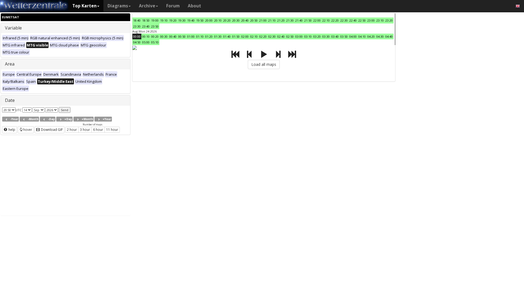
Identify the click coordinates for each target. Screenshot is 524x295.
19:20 (173, 20)
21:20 (281, 20)
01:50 (236, 36)
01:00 (191, 36)
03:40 (335, 36)
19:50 (200, 20)
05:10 (155, 42)
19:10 (164, 20)
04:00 (353, 36)
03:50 (344, 36)
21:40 (299, 20)
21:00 (263, 20)
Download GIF (51, 129)
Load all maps (263, 64)
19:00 (155, 20)
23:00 (371, 20)
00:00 (137, 36)
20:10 (218, 20)
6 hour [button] (98, 129)
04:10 (362, 36)
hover (27, 129)
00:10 (146, 36)
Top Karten (84, 6)
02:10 (254, 36)
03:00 (299, 36)
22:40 (353, 20)
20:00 (209, 20)
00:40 (173, 36)
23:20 (389, 20)
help (11, 129)
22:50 (362, 20)
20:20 (227, 20)
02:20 (263, 36)
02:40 (281, 36)
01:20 (209, 36)
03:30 (326, 36)
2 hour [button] (72, 129)
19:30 (182, 20)
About (194, 6)
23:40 (146, 26)
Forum (173, 6)
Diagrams (118, 6)
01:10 (200, 36)
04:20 (371, 36)
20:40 (245, 20)
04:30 (380, 36)
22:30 (344, 20)
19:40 (191, 20)
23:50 (155, 26)
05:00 (146, 42)
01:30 (218, 36)
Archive (147, 6)
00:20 (155, 36)
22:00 (317, 20)
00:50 (182, 36)
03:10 (308, 36)
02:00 (245, 36)
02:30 (272, 36)
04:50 (137, 42)
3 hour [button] (85, 129)
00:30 (164, 36)
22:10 (326, 20)
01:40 (227, 36)
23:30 (137, 26)
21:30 (290, 20)
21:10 (272, 20)
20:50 (254, 20)
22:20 (335, 20)
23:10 (380, 20)
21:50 (308, 20)
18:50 (146, 20)
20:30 (236, 20)
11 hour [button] (112, 129)
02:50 (290, 36)
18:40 (137, 20)
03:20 (317, 36)
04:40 (389, 36)
